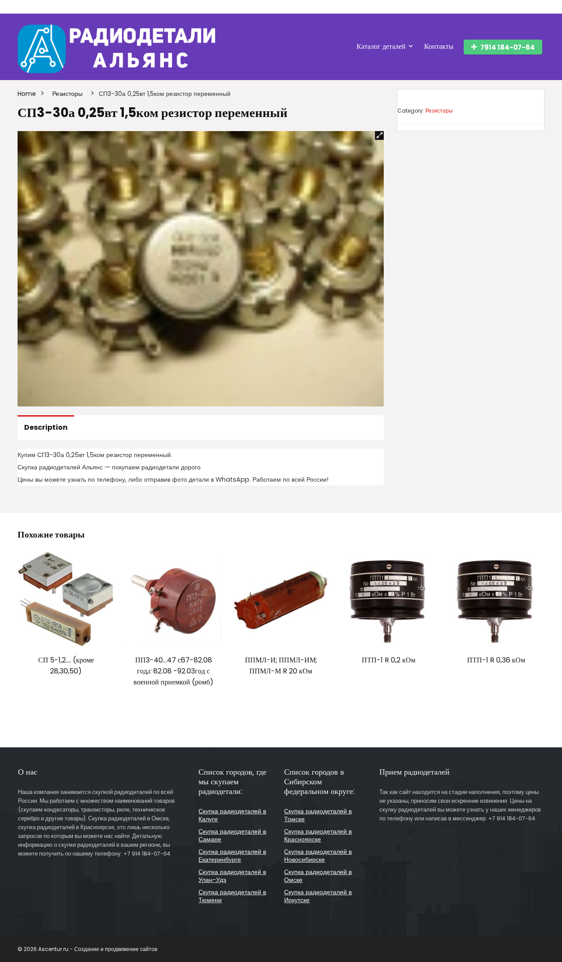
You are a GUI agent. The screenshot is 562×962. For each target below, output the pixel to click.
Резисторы (67, 93)
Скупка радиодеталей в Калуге (232, 815)
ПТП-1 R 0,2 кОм (388, 660)
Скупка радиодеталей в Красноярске (318, 835)
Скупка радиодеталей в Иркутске (318, 896)
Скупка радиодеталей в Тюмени (232, 896)
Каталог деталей (381, 46)
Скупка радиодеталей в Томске (318, 815)
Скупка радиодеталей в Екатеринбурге (232, 855)
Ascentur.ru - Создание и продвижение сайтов (97, 949)
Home (27, 93)
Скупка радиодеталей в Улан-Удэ (232, 875)
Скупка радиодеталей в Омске (318, 875)
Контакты (439, 46)
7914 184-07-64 (507, 47)
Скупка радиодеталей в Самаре (232, 835)
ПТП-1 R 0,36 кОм (496, 660)
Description (46, 427)
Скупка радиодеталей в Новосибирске (318, 855)
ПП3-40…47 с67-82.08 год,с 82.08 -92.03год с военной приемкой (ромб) (173, 671)
